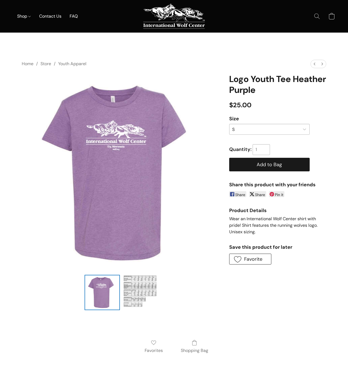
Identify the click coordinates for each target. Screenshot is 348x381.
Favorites (154, 350)
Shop (22, 16)
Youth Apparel (72, 64)
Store (46, 64)
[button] (174, 16)
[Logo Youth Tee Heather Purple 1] (139, 292)
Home (27, 64)
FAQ (74, 16)
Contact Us (50, 16)
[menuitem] (314, 64)
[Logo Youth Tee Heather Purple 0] (102, 292)
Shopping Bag (194, 350)
